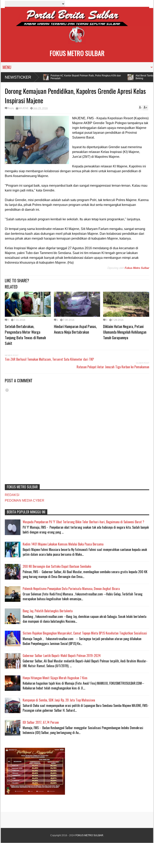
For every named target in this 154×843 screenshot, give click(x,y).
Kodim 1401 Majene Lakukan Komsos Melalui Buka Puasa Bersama (63, 544)
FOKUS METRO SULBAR (77, 53)
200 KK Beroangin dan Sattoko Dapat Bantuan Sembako (57, 566)
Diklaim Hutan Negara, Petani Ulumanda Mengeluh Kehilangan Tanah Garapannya (124, 331)
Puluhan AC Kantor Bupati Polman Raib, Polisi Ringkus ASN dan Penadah (80, 77)
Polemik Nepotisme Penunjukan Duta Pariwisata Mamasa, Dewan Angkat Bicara (71, 588)
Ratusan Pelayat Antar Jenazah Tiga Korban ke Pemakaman (113, 366)
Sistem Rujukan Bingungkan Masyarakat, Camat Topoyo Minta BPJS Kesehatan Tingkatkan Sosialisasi (85, 633)
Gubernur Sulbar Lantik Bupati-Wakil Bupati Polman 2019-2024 (62, 655)
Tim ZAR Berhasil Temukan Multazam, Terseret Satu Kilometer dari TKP (49, 359)
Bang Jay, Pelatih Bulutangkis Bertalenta (48, 610)
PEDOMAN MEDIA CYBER (24, 500)
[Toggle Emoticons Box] (7, 390)
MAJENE (23, 108)
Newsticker (18, 77)
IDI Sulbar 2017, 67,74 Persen (41, 722)
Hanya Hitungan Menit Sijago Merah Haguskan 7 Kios (55, 677)
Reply (11, 108)
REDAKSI (12, 495)
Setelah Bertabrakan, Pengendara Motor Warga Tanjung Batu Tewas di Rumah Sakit (25, 334)
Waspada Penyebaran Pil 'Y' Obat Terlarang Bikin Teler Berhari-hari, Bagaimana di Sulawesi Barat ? (83, 521)
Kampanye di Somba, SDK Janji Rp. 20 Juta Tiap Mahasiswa (59, 700)
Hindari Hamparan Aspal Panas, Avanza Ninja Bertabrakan (75, 329)
